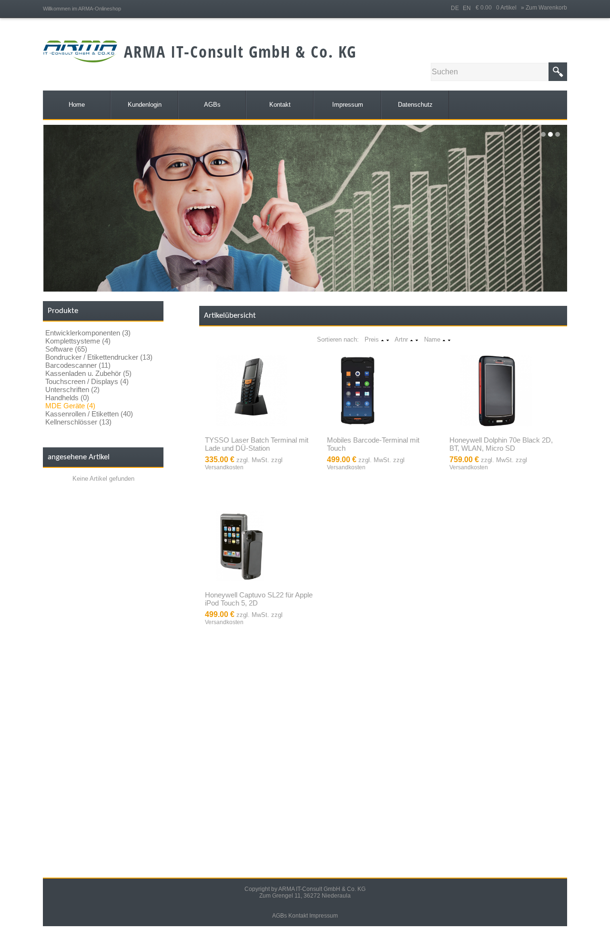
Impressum (323, 915)
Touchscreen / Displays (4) (87, 381)
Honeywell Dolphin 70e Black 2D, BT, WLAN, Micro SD (501, 444)
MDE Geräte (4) (70, 406)
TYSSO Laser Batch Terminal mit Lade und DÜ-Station (256, 444)
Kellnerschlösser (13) (78, 422)
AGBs (279, 915)
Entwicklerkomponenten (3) (88, 333)
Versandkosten (224, 467)
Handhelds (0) (67, 398)
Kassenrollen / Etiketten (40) (89, 414)
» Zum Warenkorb (544, 7)
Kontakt (298, 915)
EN (467, 8)
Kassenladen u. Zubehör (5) (88, 373)
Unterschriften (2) (72, 389)
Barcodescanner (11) (78, 365)
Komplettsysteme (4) (78, 341)
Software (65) (66, 349)
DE (455, 8)
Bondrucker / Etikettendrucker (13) (98, 357)
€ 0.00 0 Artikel (498, 7)
